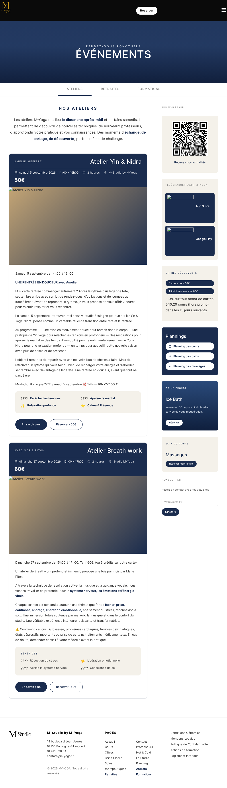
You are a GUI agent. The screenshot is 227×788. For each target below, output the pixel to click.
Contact (141, 741)
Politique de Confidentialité (189, 744)
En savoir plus (31, 424)
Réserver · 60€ (66, 687)
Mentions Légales (182, 738)
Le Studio (142, 758)
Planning (142, 763)
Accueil (110, 741)
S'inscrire (170, 511)
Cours (109, 747)
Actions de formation (185, 750)
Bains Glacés (113, 758)
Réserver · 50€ (66, 424)
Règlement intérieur (184, 755)
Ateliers (141, 769)
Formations (144, 774)
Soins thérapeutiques (115, 766)
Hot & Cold (143, 752)
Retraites (111, 774)
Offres (109, 752)
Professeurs (144, 747)
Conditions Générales (185, 732)
